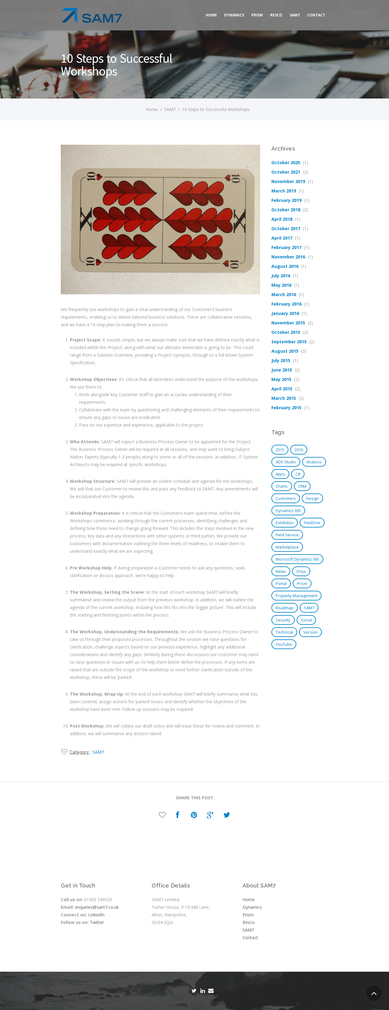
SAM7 (295, 15)
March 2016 (283, 294)
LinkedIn (96, 915)
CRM (302, 486)
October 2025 (285, 162)
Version (310, 632)
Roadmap (285, 607)
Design (312, 498)
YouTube (284, 644)
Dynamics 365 (288, 510)
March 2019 (283, 191)
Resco (276, 15)
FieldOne (312, 522)
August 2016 (284, 266)
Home (211, 15)
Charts (282, 486)
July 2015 (280, 360)
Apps (280, 474)
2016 (298, 449)
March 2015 (283, 398)
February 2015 (286, 407)
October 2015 (285, 332)
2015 (280, 449)
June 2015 (281, 370)
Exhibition (285, 522)
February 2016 (286, 304)
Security (283, 620)
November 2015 (288, 323)
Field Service (287, 535)
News (281, 571)
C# (297, 474)
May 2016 (281, 285)
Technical (284, 632)
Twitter (97, 922)
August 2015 (284, 351)
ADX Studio (286, 462)
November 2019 (288, 181)
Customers (286, 498)
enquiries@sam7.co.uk (97, 907)
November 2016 (288, 257)
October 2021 (285, 172)
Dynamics (234, 15)
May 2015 (281, 379)
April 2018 (281, 219)
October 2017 (285, 228)
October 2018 (285, 210)
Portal (281, 583)
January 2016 (285, 313)
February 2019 (286, 200)
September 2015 (289, 341)
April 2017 (281, 238)
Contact (316, 15)
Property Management (296, 595)
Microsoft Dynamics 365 (297, 559)
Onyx (301, 571)
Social (306, 620)
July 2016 (280, 275)
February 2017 (286, 247)
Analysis (314, 462)
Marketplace (287, 547)
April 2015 (281, 389)
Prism (257, 15)
